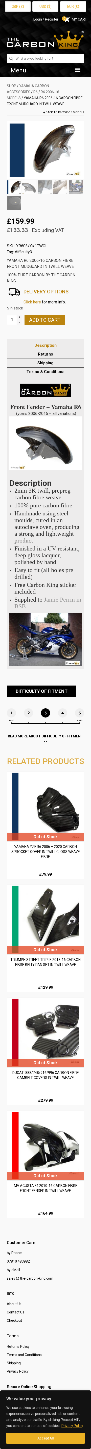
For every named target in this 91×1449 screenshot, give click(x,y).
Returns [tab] (45, 354)
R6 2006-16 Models (71, 112)
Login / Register (45, 19)
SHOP (11, 86)
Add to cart (44, 320)
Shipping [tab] (45, 363)
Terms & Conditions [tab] (45, 371)
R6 (35, 92)
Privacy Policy (72, 1426)
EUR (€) (73, 7)
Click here (32, 302)
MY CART (75, 19)
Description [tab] (45, 345)
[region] (45, 1419)
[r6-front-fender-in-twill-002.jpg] (45, 149)
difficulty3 (23, 252)
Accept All (45, 1438)
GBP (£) (18, 7)
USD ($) (45, 7)
